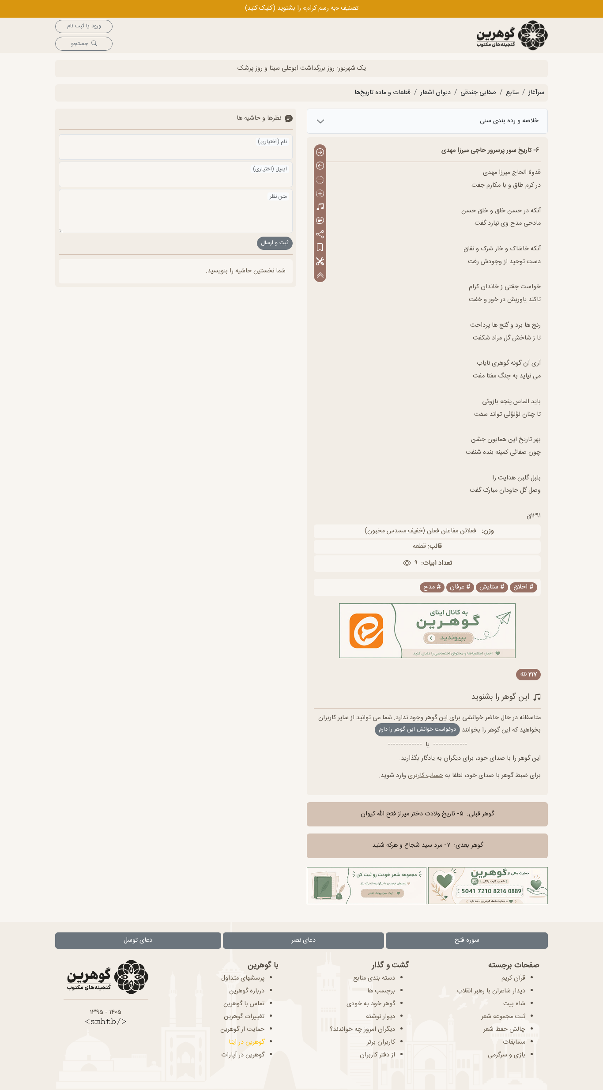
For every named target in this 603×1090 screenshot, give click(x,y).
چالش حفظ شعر (504, 1029)
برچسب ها (381, 991)
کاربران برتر (381, 1042)
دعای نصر (303, 940)
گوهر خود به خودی (371, 1004)
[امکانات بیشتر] (320, 262)
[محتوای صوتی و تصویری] (320, 208)
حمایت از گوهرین (242, 1029)
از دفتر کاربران (377, 1055)
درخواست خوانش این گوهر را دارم (417, 729)
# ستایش (492, 587)
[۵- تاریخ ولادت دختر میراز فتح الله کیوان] (320, 153)
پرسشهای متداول (242, 978)
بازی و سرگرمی (506, 1055)
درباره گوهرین (246, 991)
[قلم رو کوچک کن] (320, 180)
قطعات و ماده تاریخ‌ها (382, 92)
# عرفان (460, 587)
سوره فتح (467, 940)
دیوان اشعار (435, 92)
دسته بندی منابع (374, 978)
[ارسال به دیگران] (320, 234)
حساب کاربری (425, 775)
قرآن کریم (513, 978)
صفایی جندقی (478, 92)
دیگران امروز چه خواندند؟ (362, 1029)
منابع (512, 92)
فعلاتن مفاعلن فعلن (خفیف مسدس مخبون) (420, 531)
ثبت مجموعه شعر (503, 1016)
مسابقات (514, 1042)
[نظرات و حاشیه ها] (320, 221)
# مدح (432, 587)
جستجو (79, 44)
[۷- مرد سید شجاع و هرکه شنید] (320, 166)
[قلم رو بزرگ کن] (320, 194)
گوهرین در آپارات (242, 1055)
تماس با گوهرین (243, 1004)
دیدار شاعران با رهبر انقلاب (491, 991)
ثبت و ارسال (275, 243)
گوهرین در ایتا (246, 1042)
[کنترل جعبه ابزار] (320, 275)
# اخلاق (523, 587)
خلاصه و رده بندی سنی (509, 121)
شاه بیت (514, 1004)
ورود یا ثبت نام (84, 26)
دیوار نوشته (380, 1016)
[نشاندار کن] (320, 248)
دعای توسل (138, 940)
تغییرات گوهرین (244, 1016)
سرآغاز (536, 92)
